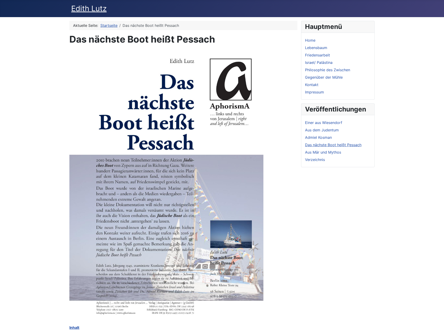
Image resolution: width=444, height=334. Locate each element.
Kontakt (311, 84)
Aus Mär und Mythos (323, 152)
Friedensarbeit (317, 55)
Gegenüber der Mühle (324, 77)
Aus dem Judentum (322, 130)
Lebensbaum (316, 47)
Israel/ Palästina (319, 62)
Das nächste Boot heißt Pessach (333, 144)
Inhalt (74, 327)
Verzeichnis (315, 159)
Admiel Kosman (318, 137)
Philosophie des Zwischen (327, 70)
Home (310, 40)
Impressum (314, 92)
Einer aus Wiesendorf (323, 122)
